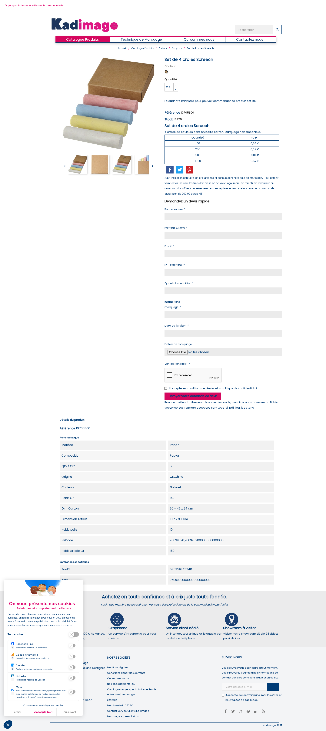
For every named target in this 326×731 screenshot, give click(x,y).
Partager (170, 169)
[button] (7, 724)
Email (169, 246)
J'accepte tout (43, 711)
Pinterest (189, 169)
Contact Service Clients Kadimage (128, 711)
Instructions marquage (173, 304)
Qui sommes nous (118, 678)
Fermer (16, 711)
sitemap (112, 700)
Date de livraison (176, 326)
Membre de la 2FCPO (120, 705)
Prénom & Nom (176, 228)
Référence (172, 112)
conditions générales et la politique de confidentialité (222, 388)
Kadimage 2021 (272, 725)
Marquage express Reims (123, 716)
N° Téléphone (175, 265)
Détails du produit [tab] (72, 420)
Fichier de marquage (178, 344)
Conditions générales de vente (126, 673)
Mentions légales (117, 667)
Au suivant (70, 711)
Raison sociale (175, 209)
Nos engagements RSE (121, 684)
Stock (169, 119)
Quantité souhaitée (178, 283)
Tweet (179, 169)
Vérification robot (177, 364)
